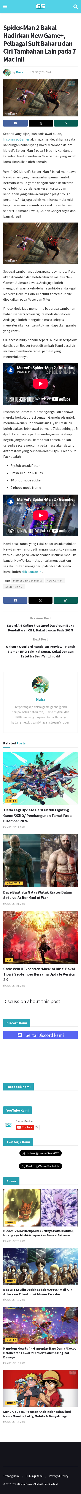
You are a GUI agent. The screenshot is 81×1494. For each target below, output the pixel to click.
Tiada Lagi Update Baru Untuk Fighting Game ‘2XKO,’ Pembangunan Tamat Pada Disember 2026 (37, 815)
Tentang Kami (11, 1476)
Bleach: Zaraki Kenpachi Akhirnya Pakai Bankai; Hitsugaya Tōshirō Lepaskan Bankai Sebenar (38, 1233)
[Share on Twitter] (41, 123)
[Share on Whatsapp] (66, 123)
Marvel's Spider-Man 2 (27, 580)
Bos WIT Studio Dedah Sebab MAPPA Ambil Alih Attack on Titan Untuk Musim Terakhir (37, 1291)
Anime (11, 1222)
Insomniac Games (16, 139)
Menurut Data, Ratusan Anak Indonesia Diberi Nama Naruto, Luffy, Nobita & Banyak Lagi (37, 1413)
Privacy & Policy (58, 1476)
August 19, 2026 (15, 1299)
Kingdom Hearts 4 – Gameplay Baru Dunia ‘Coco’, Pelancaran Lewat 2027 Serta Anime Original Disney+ (39, 1352)
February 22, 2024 (40, 72)
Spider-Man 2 (13, 586)
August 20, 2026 (15, 1241)
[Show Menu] (5, 6)
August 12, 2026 (15, 1421)
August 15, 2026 (15, 1363)
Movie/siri (14, 883)
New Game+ (55, 580)
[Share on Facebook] (15, 123)
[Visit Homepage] (40, 6)
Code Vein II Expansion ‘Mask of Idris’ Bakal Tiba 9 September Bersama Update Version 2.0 (39, 974)
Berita (11, 801)
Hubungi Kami (34, 1476)
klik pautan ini (31, 571)
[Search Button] (75, 6)
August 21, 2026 (15, 827)
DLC (9, 959)
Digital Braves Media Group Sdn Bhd (38, 1484)
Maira (20, 72)
